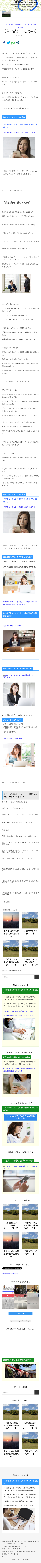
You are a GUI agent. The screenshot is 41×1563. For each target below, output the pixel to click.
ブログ (25, 1546)
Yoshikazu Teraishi (14, 971)
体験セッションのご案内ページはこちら (19, 1011)
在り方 (27, 24)
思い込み (33, 24)
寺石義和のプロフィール (15, 1544)
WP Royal (25, 1559)
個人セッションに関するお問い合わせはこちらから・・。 (20, 676)
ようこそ (5, 1544)
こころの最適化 (8, 24)
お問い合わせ (14, 1554)
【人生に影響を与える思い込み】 (12, 1546)
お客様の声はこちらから (12, 625)
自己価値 (20, 27)
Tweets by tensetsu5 (10, 1273)
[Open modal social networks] (17, 43)
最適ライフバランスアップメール (12, 1549)
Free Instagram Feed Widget (21, 1321)
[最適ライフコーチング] (6, 14)
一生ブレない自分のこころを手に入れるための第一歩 (18, 1551)
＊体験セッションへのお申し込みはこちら (19, 132)
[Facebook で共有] (4, 43)
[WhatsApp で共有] (13, 43)
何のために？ (19, 24)
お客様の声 (5, 1554)
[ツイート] (8, 43)
